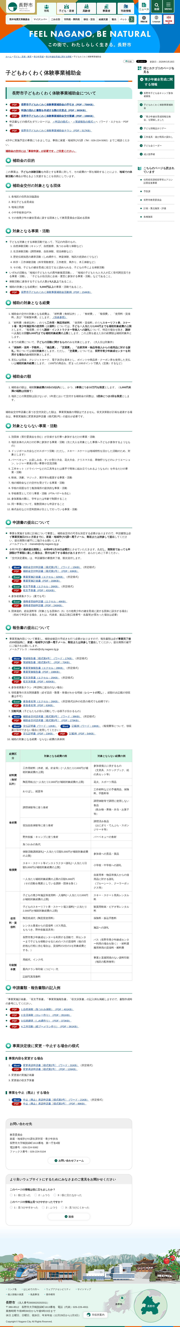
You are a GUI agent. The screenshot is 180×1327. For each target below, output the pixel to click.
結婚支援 (103, 19)
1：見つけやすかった (26, 1207)
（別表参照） (59, 317)
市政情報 (126, 10)
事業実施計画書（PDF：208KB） (42, 580)
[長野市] (20, 6)
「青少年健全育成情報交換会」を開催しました (157, 118)
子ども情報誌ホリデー (155, 128)
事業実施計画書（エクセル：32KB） (44, 577)
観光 (114, 19)
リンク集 (12, 1289)
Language (156, 22)
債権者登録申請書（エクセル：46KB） (45, 601)
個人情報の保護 (15, 1294)
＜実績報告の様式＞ (84, 121)
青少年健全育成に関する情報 (58, 57)
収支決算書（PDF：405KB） (39, 681)
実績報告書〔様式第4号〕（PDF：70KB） (47, 662)
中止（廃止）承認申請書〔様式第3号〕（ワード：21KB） (56, 1099)
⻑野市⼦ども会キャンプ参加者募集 (158, 94)
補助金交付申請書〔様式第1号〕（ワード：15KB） (52, 567)
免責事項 (34, 1294)
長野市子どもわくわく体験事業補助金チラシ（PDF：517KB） (56, 130)
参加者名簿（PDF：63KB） (39, 705)
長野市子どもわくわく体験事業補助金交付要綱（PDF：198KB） (58, 116)
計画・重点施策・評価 (155, 208)
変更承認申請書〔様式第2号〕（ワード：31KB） (51, 1065)
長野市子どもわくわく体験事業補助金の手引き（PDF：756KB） (58, 104)
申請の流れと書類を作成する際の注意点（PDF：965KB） (54, 110)
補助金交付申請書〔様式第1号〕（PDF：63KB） (51, 571)
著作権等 (50, 1294)
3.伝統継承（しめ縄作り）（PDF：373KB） (46, 1020)
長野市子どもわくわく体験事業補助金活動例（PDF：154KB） (56, 292)
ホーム (9, 57)
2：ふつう (44, 1195)
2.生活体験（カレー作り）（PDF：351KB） (46, 1015)
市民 (46, 10)
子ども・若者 (66, 10)
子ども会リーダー (153, 145)
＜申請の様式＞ (61, 121)
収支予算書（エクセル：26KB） (41, 586)
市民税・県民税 (72, 19)
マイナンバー (40, 19)
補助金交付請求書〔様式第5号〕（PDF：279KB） (51, 720)
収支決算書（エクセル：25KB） (41, 677)
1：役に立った (22, 1195)
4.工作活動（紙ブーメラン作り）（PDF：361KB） (50, 1026)
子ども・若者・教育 (23, 57)
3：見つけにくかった (77, 1207)
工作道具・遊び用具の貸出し (158, 137)
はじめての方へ (31, 1289)
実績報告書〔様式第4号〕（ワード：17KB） (48, 658)
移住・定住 (89, 19)
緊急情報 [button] (168, 21)
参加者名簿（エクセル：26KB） (41, 701)
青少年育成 (39, 57)
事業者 (106, 10)
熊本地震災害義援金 (19, 19)
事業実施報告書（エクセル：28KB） (44, 668)
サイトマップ (84, 1289)
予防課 (147, 191)
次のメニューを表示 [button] (131, 19)
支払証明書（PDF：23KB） (39, 733)
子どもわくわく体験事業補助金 (158, 106)
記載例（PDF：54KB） (82, 733)
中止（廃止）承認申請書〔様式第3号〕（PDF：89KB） (54, 1103)
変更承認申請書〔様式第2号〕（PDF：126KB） (50, 1069)
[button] (157, 6)
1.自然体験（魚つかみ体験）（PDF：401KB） (47, 1009)
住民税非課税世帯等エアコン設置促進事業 (158, 181)
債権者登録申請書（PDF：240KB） (43, 605)
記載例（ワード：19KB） (86, 726)
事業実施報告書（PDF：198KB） (42, 672)
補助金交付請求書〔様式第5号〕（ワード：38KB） (52, 716)
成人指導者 (149, 154)
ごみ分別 (55, 19)
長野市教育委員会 (153, 200)
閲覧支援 (144, 22)
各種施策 (148, 217)
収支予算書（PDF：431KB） (39, 590)
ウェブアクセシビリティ (58, 1289)
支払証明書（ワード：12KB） (40, 726)
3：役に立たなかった (70, 1195)
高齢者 (86, 10)
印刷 (130, 61)
